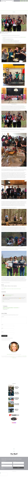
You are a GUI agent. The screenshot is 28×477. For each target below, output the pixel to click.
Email (2, 328)
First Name (14, 461)
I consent (3, 468)
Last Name (2, 464)
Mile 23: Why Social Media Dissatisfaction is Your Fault (16, 393)
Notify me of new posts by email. (6, 339)
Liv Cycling (7, 40)
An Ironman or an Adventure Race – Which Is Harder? (16, 398)
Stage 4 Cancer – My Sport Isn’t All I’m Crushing (16, 404)
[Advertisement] (14, 4)
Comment (2, 316)
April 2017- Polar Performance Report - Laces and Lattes (10, 307)
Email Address (3, 461)
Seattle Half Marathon (9, 354)
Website (2, 331)
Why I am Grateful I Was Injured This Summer (16, 387)
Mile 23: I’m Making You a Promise (17, 410)
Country (14, 464)
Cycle (13, 40)
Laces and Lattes (14, 9)
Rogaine (20, 288)
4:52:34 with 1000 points (11, 248)
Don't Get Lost (9, 288)
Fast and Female (9, 41)
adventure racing (6, 288)
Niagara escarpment (14, 288)
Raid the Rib (17, 288)
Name (2, 324)
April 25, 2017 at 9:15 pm (8, 295)
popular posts (14, 357)
